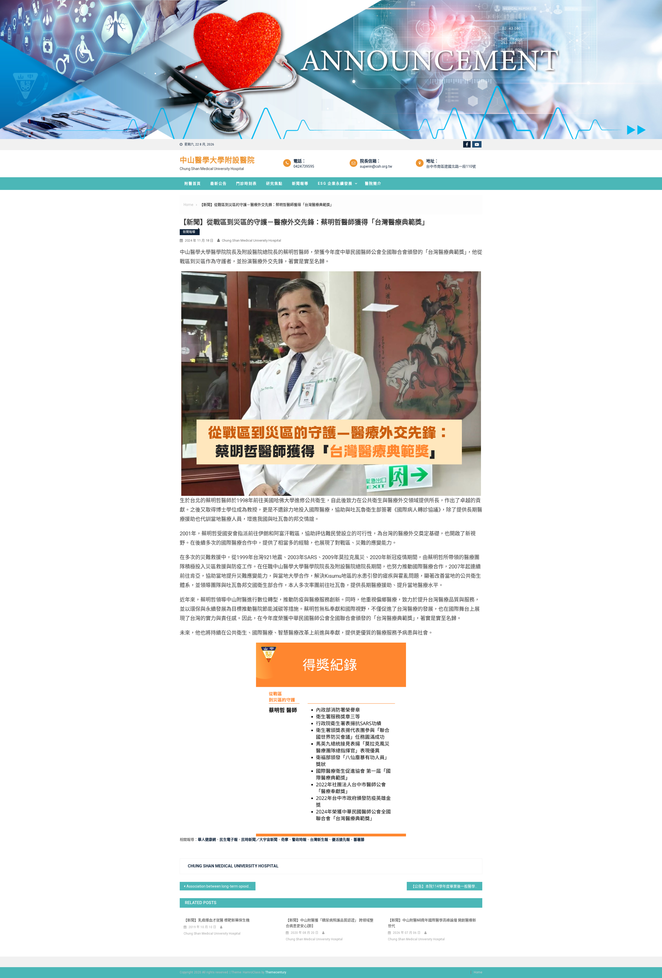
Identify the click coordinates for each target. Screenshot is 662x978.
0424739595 (304, 166)
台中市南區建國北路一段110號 (451, 166)
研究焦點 (274, 183)
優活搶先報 (341, 839)
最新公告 (218, 183)
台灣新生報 (319, 839)
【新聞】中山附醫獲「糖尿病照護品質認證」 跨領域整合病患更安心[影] (329, 923)
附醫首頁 (192, 183)
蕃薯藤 (358, 839)
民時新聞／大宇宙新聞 (259, 839)
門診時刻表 (246, 183)
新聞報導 (300, 183)
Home (478, 972)
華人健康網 (207, 839)
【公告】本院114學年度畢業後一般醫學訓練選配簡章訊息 (447, 886)
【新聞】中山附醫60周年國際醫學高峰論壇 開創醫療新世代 (432, 923)
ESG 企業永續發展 (335, 183)
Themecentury (275, 972)
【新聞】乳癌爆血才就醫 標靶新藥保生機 (217, 920)
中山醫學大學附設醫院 (217, 160)
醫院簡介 (373, 183)
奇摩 (284, 839)
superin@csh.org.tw (376, 166)
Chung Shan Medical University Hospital (251, 240)
